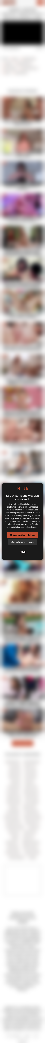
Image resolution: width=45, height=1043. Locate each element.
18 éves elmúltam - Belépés (22, 535)
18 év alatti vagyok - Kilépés (22, 542)
